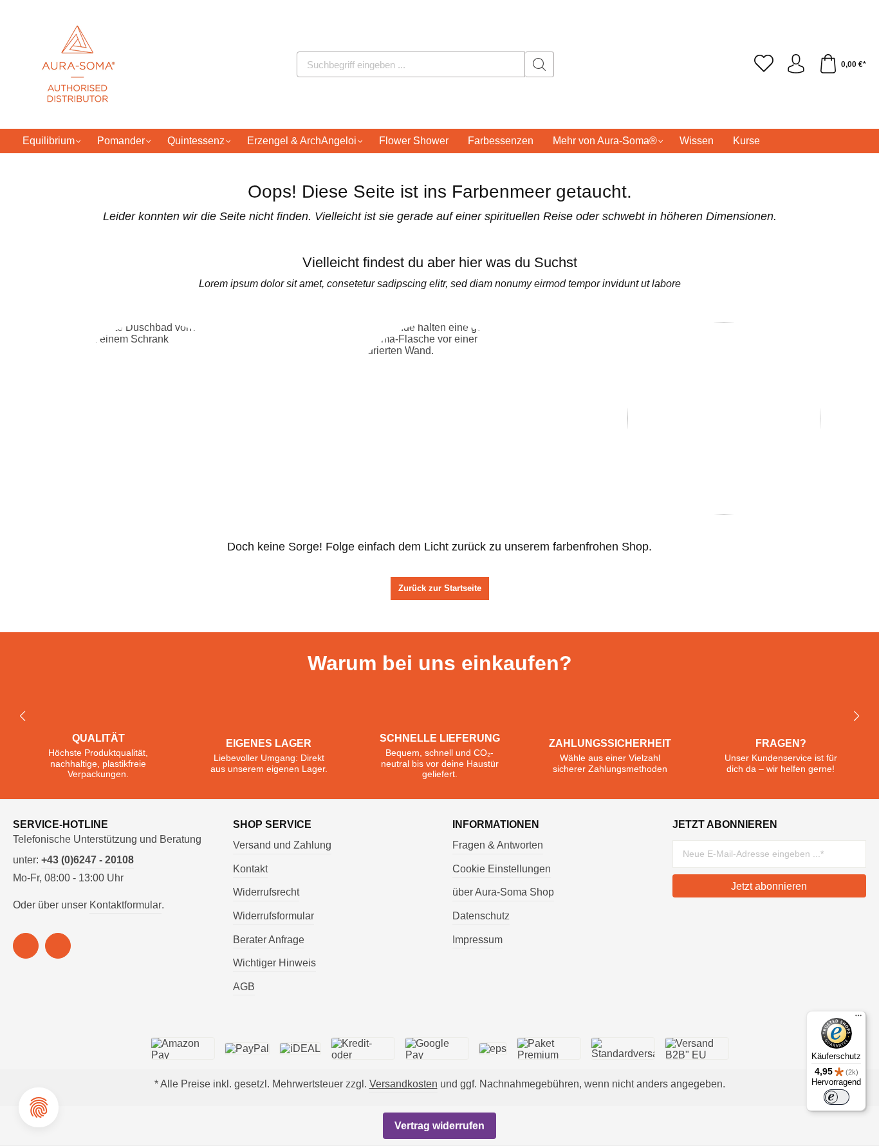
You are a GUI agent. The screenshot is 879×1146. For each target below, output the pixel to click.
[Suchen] (539, 64)
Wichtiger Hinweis (274, 962)
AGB (244, 986)
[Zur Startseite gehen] (61, 64)
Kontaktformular (125, 904)
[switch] (836, 1097)
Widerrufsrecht (266, 892)
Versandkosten (403, 1083)
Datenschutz (481, 915)
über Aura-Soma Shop (503, 892)
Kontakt (250, 868)
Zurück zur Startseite (439, 588)
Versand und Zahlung (282, 845)
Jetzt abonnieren (769, 886)
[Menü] (858, 1018)
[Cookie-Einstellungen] (38, 1107)
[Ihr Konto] (796, 64)
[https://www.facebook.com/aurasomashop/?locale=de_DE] (26, 946)
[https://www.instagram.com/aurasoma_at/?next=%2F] (58, 946)
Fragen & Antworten (497, 845)
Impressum (477, 939)
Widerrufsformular (273, 915)
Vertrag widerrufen (439, 1125)
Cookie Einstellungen (501, 868)
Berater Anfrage (268, 939)
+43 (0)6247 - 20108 (87, 859)
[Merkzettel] (763, 64)
